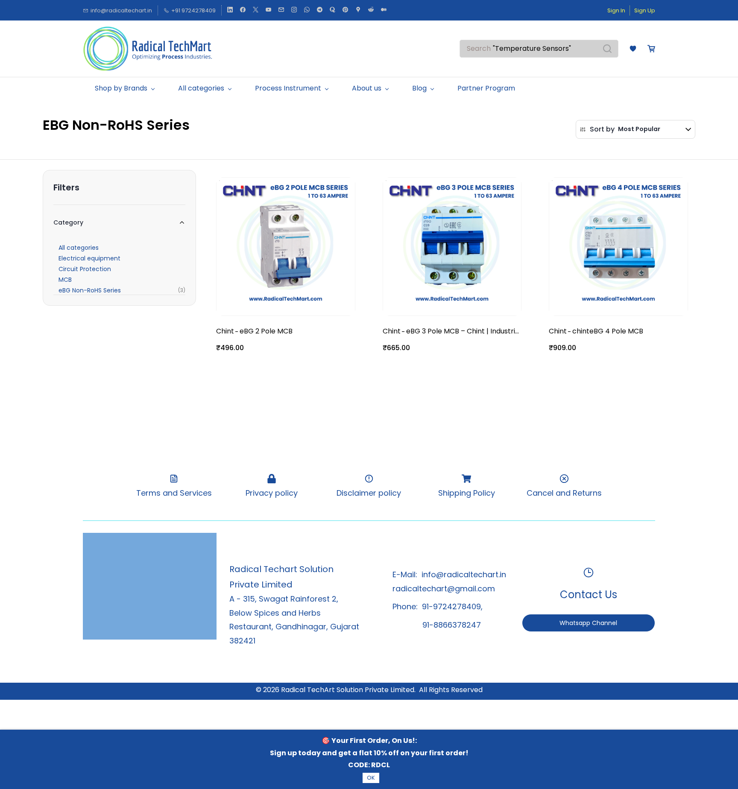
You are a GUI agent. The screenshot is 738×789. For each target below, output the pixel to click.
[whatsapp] (307, 10)
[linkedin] (230, 10)
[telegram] (319, 10)
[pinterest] (345, 10)
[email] (281, 10)
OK (371, 778)
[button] (633, 49)
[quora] (332, 10)
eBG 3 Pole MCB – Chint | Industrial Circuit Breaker (463, 331)
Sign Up (644, 10)
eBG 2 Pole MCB (266, 331)
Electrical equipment (89, 258)
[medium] (384, 10)
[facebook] (243, 10)
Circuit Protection (85, 269)
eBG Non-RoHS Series (90, 290)
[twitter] (255, 10)
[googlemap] (358, 10)
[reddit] (371, 10)
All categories (79, 247)
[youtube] (268, 10)
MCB (65, 279)
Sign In (616, 10)
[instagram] (294, 10)
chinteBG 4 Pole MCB (607, 331)
